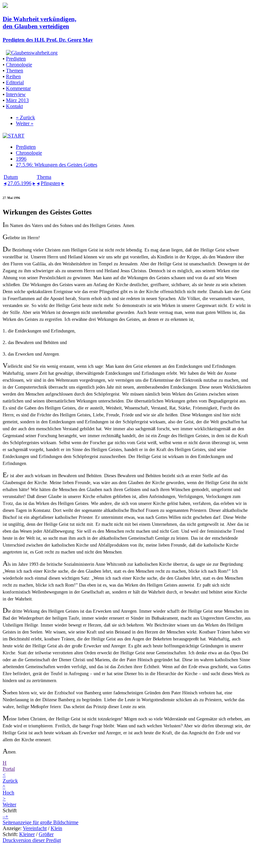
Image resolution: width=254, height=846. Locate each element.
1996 (21, 159)
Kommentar (18, 88)
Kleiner (27, 834)
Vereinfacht (35, 828)
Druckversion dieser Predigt (32, 840)
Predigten (16, 58)
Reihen (13, 76)
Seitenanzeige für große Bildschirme (40, 822)
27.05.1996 (19, 183)
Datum (11, 177)
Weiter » (24, 123)
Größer (46, 834)
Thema (44, 177)
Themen (14, 70)
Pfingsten (50, 183)
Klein (56, 828)
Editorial (15, 82)
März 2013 (17, 100)
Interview (16, 94)
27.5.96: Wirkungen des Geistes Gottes (56, 165)
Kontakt (14, 106)
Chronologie (19, 64)
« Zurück (25, 117)
